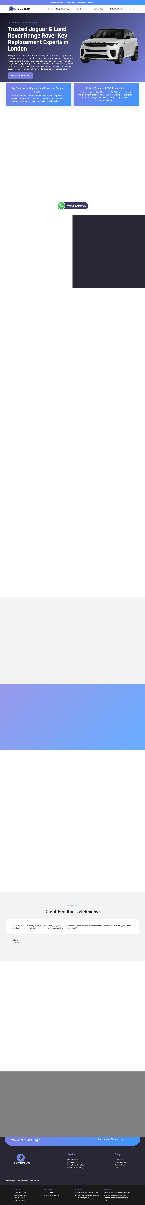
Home (50, 9)
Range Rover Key (62, 9)
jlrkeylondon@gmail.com (52, 1195)
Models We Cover (116, 9)
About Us (133, 9)
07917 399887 (49, 1192)
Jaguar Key (98, 9)
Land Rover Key (81, 9)
